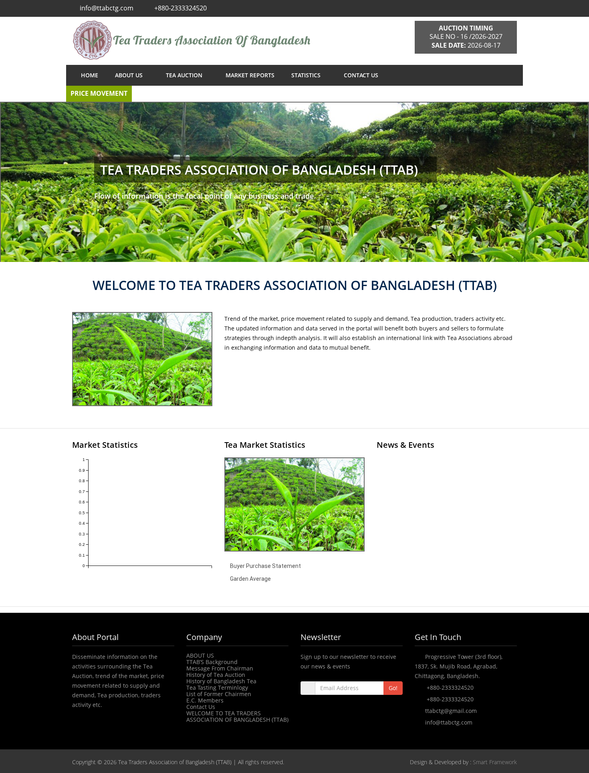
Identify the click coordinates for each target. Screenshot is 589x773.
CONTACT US (361, 75)
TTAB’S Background (212, 662)
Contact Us (200, 707)
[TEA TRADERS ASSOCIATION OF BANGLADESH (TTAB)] (237, 40)
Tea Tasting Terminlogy (217, 687)
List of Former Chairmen (218, 694)
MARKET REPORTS (250, 75)
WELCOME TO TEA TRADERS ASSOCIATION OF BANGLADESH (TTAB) (237, 716)
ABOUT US (129, 75)
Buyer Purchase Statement (265, 566)
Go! (393, 688)
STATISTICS (306, 75)
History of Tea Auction (215, 674)
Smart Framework (495, 762)
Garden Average (250, 579)
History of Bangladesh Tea (221, 681)
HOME (89, 75)
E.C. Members (205, 700)
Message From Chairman (219, 668)
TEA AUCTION (185, 75)
